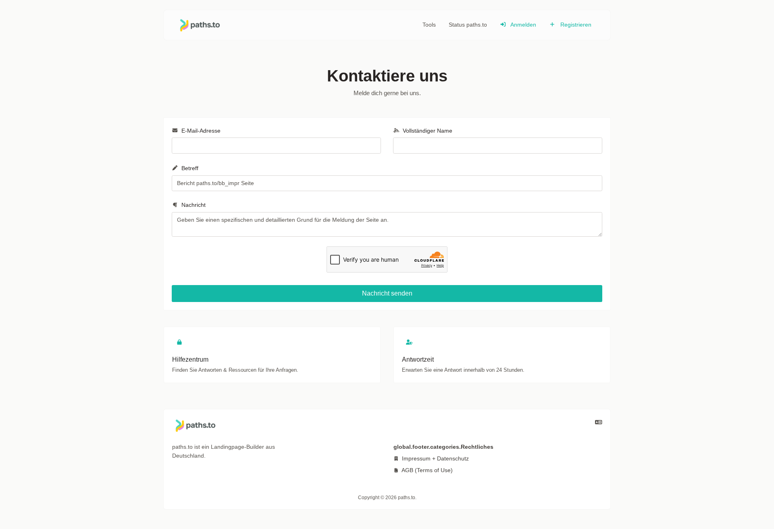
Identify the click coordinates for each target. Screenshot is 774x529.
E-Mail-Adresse (200, 130)
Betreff (189, 168)
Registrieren (575, 24)
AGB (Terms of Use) (426, 470)
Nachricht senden (387, 293)
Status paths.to (468, 24)
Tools (429, 24)
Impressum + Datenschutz (434, 458)
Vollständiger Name (426, 130)
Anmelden (522, 24)
